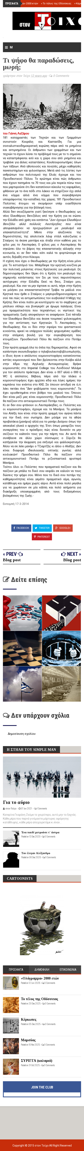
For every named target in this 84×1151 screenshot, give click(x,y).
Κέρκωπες (28, 1019)
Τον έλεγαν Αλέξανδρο (35, 853)
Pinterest (43, 536)
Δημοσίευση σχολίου (22, 734)
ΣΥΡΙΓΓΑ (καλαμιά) (36, 1061)
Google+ (65, 527)
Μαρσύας (28, 1040)
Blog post (12, 559)
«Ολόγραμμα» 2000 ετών (23, 3)
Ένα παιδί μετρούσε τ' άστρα (40, 832)
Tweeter (44, 527)
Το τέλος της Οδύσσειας (56, 3)
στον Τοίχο (42, 1145)
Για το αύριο (16, 802)
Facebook (22, 527)
